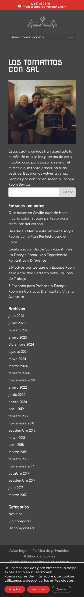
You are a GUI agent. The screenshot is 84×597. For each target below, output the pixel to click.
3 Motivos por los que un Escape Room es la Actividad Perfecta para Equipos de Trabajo (41, 273)
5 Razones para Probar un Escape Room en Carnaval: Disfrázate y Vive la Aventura (41, 291)
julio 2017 (15, 488)
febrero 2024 (19, 373)
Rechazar (38, 589)
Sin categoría (19, 521)
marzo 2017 (17, 495)
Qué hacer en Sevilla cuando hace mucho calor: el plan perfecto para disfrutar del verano (38, 218)
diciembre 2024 (21, 344)
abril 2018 (16, 445)
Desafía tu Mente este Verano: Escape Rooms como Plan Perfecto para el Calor (41, 237)
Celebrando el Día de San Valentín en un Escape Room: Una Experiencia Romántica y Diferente (40, 255)
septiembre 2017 (21, 480)
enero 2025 (17, 337)
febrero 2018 (18, 459)
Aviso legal (18, 551)
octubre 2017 (18, 473)
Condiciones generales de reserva (39, 562)
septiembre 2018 (21, 430)
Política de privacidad (51, 551)
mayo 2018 (16, 438)
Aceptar (15, 589)
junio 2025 (17, 323)
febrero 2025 (19, 330)
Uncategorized (21, 528)
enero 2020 (17, 402)
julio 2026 (16, 316)
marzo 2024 (18, 366)
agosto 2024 (18, 352)
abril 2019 (16, 409)
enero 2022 (17, 387)
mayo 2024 (17, 359)
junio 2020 (16, 395)
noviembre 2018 (21, 423)
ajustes (67, 580)
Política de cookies (39, 556)
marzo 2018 (17, 452)
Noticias (15, 514)
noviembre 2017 (21, 466)
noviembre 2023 (21, 380)
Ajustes (61, 589)
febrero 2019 (18, 416)
